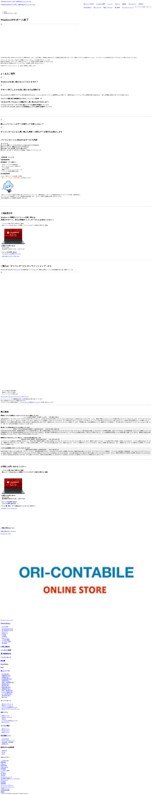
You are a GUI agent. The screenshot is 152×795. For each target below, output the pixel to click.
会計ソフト (4, 712)
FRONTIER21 (87, 7)
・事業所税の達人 (6, 689)
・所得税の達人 (5, 680)
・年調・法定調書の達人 (8, 682)
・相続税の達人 (5, 684)
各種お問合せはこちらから (8, 531)
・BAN (3, 754)
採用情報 (3, 783)
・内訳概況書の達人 (6, 679)
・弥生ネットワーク (6, 717)
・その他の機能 (5, 640)
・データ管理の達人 (6, 694)
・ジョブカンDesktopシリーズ (9, 720)
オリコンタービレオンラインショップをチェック (14, 396)
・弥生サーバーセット (7, 705)
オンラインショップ (128, 7)
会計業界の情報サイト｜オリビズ (10, 778)
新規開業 (3, 769)
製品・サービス (108, 7)
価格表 (124, 4)
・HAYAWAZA (5, 739)
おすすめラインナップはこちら (11, 256)
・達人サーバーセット (7, 704)
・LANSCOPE (5, 760)
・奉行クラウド (5, 729)
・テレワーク (4, 631)
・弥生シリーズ (5, 715)
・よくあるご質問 (6, 641)
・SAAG (3, 752)
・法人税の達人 (5, 674)
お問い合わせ (4, 767)
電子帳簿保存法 (6, 653)
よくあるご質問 (100, 4)
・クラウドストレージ (7, 628)
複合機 (3, 661)
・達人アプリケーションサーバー (10, 709)
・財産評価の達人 (6, 687)
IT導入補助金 (5, 646)
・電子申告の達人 (6, 695)
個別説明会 (4, 765)
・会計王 (3, 719)
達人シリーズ (97, 7)
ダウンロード (132, 4)
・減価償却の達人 (6, 675)
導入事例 (117, 7)
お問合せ (140, 4)
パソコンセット (6, 657)
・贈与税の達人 (5, 685)
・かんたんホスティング (8, 740)
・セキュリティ (5, 638)
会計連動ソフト (6, 735)
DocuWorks (4, 664)
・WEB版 (3, 635)
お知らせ (3, 764)
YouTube (3, 775)
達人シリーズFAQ (89, 4)
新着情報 (3, 762)
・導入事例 (4, 643)
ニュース (109, 4)
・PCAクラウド (5, 730)
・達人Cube (4, 697)
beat (2, 667)
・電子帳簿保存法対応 (7, 630)
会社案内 (3, 782)
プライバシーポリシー (7, 785)
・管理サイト (4, 633)
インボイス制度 (6, 650)
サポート (117, 4)
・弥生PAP (4, 750)
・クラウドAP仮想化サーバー (9, 707)
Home (5, 11)
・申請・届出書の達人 (7, 690)
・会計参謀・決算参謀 (7, 742)
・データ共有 (4, 626)
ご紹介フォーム (5, 788)
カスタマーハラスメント (8, 787)
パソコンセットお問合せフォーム (11, 253)
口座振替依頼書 (5, 790)
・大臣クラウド (5, 732)
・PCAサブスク (5, 722)
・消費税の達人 (5, 677)
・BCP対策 (4, 636)
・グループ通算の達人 (7, 692)
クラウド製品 (5, 725)
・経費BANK (4, 744)
